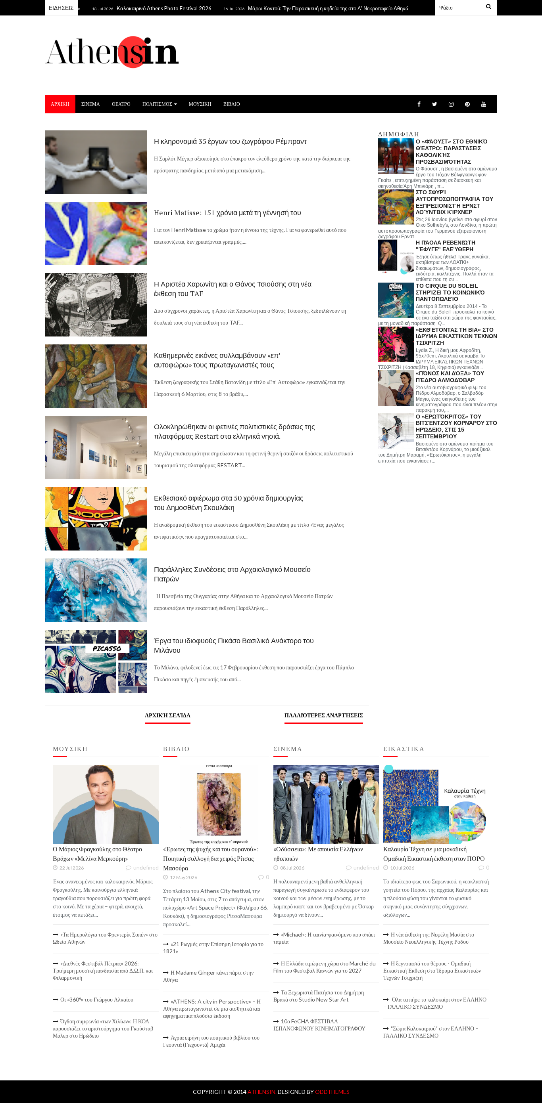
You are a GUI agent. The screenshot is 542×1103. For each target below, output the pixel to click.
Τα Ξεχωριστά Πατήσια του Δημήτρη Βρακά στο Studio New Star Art (318, 996)
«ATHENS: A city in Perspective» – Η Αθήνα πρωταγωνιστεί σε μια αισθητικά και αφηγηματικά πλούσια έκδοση (212, 1008)
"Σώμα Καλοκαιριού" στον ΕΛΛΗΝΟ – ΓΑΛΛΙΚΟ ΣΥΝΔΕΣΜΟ (431, 1032)
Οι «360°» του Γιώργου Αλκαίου (96, 999)
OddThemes (332, 1091)
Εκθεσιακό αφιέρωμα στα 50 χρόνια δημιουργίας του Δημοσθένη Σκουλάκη (229, 502)
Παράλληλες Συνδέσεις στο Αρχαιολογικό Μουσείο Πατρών (232, 573)
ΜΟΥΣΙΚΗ (200, 104)
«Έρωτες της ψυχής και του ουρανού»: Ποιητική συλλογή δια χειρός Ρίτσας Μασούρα (210, 858)
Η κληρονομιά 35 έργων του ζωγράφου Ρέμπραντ (230, 141)
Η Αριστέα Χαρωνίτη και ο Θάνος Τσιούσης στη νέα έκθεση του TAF (232, 288)
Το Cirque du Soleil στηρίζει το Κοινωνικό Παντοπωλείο (450, 292)
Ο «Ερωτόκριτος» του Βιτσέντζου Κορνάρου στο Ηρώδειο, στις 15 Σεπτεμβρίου (456, 426)
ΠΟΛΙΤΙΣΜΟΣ (157, 104)
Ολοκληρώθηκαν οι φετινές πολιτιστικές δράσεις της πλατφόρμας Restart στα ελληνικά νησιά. (234, 431)
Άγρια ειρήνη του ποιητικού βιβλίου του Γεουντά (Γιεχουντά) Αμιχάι (211, 1041)
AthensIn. (263, 1091)
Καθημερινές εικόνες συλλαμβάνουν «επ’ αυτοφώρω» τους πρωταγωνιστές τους (217, 359)
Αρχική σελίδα (167, 715)
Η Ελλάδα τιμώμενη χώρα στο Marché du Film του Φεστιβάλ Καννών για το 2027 (324, 967)
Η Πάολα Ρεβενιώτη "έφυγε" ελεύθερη (445, 245)
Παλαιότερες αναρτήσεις (323, 715)
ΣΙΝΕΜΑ (90, 104)
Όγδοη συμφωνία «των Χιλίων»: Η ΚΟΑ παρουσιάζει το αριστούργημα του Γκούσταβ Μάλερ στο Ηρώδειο (103, 1028)
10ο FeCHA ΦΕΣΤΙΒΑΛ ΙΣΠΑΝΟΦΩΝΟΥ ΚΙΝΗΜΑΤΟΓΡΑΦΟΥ (319, 1025)
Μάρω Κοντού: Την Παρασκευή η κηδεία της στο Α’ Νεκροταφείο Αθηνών (311, 8)
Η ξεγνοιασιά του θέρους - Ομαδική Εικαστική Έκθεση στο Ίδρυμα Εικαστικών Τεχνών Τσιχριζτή (432, 970)
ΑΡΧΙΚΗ (60, 104)
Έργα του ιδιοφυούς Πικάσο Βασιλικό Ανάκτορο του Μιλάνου (234, 645)
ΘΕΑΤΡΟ (121, 104)
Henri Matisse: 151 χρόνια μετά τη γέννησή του (227, 212)
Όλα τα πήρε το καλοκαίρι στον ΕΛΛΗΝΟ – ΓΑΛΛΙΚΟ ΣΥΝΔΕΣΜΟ (434, 1003)
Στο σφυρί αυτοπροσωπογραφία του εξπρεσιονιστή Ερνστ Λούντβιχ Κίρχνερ (454, 202)
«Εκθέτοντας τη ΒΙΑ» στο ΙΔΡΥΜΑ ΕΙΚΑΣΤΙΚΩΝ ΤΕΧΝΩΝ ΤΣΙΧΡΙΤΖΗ (456, 336)
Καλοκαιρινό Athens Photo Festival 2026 (144, 8)
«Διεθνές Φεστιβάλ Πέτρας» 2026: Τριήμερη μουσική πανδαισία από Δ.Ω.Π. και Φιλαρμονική (103, 970)
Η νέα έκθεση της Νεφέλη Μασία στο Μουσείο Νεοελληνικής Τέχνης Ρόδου (428, 938)
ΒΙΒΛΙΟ (231, 104)
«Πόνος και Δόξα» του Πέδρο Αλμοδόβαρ (450, 376)
